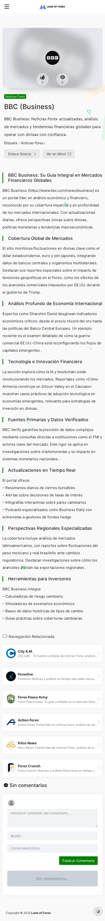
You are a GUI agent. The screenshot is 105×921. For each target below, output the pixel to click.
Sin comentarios (28, 785)
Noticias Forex (15, 96)
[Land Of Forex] (52, 7)
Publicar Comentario (78, 861)
